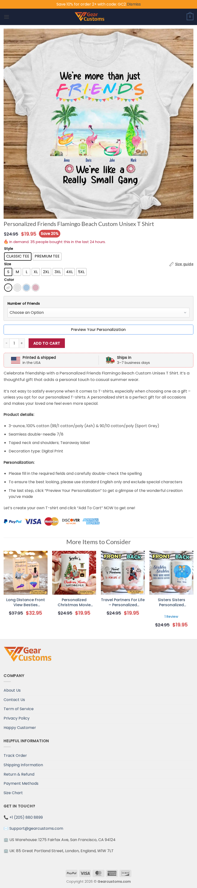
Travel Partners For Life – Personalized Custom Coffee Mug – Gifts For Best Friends (123, 603)
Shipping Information (23, 765)
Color (9, 280)
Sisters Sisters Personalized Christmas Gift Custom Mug (171, 603)
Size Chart (13, 793)
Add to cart (46, 343)
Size (7, 264)
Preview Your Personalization (98, 329)
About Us (12, 690)
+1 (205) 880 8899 (26, 817)
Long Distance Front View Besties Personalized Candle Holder (25, 603)
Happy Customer (20, 727)
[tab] (98, 303)
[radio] (18, 256)
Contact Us (14, 699)
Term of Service (19, 709)
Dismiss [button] (134, 4)
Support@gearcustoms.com (36, 828)
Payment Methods (21, 783)
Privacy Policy (17, 718)
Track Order (15, 755)
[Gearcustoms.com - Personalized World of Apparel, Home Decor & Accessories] (89, 17)
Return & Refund (19, 774)
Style (8, 249)
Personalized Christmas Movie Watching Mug (74, 603)
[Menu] (6, 17)
